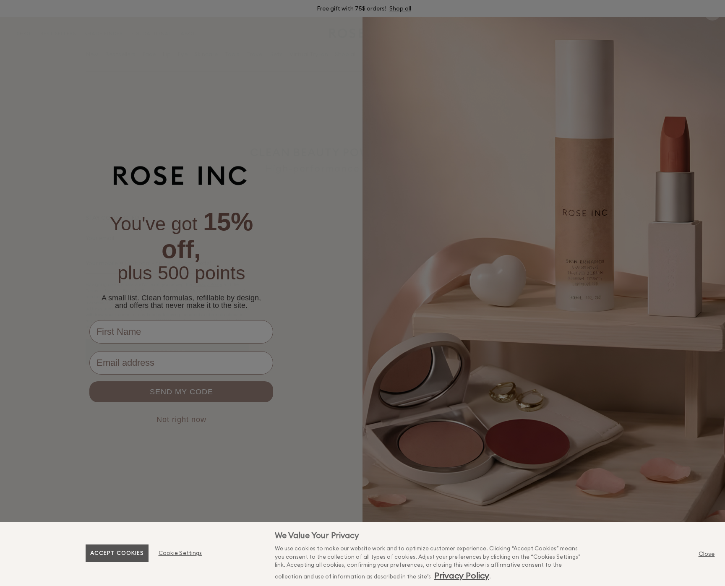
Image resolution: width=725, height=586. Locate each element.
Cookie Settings (180, 553)
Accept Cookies (117, 553)
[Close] (706, 553)
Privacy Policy (461, 575)
